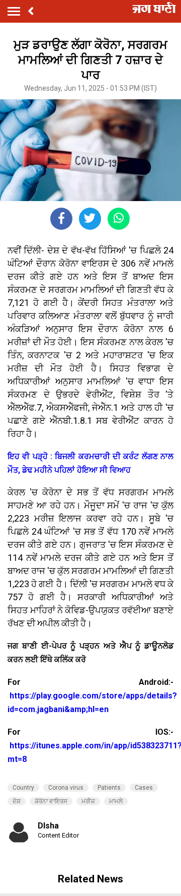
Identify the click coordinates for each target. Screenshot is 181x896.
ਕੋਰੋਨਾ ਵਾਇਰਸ (51, 801)
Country (23, 787)
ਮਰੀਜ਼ (88, 801)
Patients (109, 787)
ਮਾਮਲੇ (116, 801)
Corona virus (65, 787)
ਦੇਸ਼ (17, 801)
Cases (144, 787)
